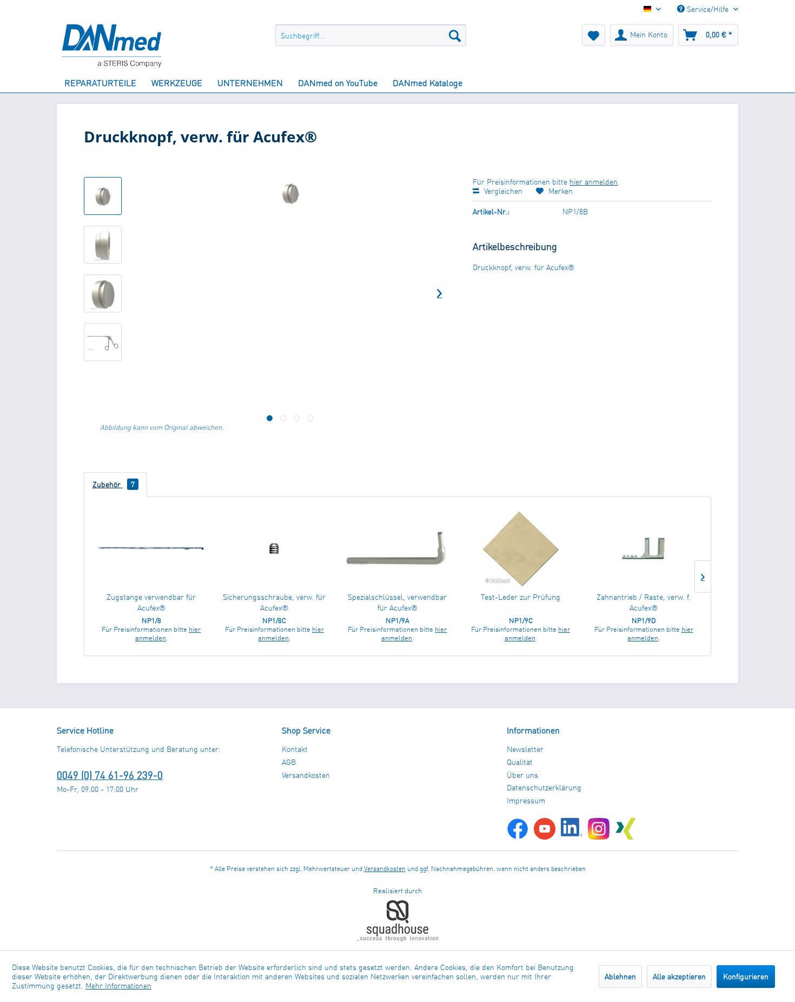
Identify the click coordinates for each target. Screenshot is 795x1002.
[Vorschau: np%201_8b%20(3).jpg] (103, 293)
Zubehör (113, 484)
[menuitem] (370, 35)
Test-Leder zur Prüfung (520, 596)
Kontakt (295, 749)
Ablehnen (620, 976)
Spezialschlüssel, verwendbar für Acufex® (397, 602)
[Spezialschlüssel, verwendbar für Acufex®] (397, 548)
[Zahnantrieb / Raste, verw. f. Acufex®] (643, 548)
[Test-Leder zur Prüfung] (520, 548)
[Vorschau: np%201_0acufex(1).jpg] (103, 342)
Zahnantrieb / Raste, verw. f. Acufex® (644, 602)
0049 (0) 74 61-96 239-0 (110, 775)
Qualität (520, 762)
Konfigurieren (746, 976)
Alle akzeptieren (679, 976)
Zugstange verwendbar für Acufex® (151, 602)
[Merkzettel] (593, 35)
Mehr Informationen (118, 985)
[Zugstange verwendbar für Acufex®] (151, 548)
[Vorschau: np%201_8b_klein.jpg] (103, 196)
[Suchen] (454, 35)
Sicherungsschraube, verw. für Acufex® (274, 602)
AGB (289, 762)
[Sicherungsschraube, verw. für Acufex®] (274, 548)
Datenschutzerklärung (544, 787)
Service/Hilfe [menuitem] (708, 9)
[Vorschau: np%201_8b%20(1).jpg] (103, 245)
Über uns (522, 775)
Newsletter (525, 749)
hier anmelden (593, 181)
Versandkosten (306, 775)
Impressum (526, 800)
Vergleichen (502, 190)
